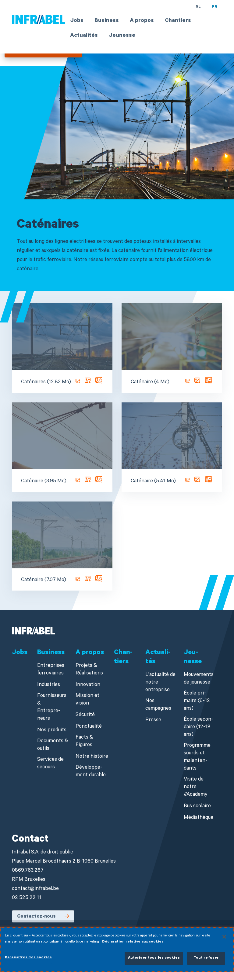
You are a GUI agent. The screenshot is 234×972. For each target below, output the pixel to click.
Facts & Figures (84, 741)
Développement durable (91, 771)
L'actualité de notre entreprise (160, 682)
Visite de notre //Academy (195, 787)
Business (106, 21)
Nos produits (51, 730)
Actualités (84, 36)
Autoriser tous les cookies (154, 958)
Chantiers (178, 21)
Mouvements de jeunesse (199, 679)
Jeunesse (122, 36)
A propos (142, 21)
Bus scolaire (197, 806)
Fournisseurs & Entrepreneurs (51, 707)
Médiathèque (198, 818)
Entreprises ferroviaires (50, 670)
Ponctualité (89, 727)
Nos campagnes (158, 705)
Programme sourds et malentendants (197, 757)
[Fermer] (224, 936)
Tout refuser (206, 958)
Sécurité (85, 715)
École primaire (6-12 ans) (197, 701)
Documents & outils (52, 745)
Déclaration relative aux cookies (133, 942)
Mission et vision (87, 700)
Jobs (76, 21)
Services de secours (50, 763)
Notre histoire (92, 757)
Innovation (88, 685)
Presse (153, 720)
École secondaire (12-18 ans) (198, 727)
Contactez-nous (36, 916)
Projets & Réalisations (89, 670)
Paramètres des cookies (28, 958)
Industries (48, 685)
